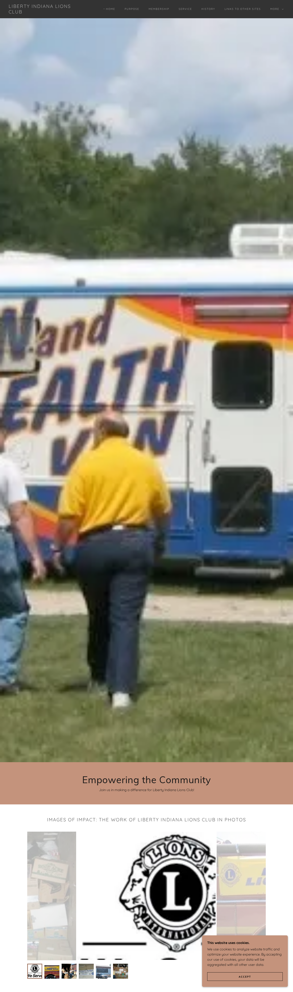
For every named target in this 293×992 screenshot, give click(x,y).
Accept (245, 976)
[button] (276, 9)
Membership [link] (159, 9)
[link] (47, 12)
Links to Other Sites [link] (243, 9)
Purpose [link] (132, 9)
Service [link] (185, 9)
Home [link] (110, 9)
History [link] (208, 9)
